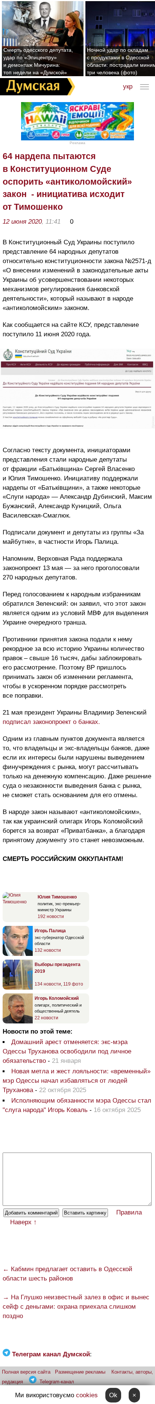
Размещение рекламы (80, 1372)
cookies (87, 1395)
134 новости (48, 984)
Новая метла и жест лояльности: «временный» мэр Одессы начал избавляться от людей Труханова (76, 1081)
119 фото (73, 984)
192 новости (51, 916)
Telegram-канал (57, 1381)
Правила (129, 1212)
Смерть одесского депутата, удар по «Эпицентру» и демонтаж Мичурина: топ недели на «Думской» (38, 61)
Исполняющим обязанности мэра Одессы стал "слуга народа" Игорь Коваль (77, 1105)
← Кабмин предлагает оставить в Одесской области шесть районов (67, 1274)
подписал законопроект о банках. (51, 721)
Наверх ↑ (23, 1222)
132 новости (48, 950)
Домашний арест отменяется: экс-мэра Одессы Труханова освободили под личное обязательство (67, 1051)
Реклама (77, 143)
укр (127, 86)
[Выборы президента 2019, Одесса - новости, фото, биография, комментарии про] (18, 988)
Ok (113, 1395)
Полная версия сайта (26, 1372)
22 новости (46, 1017)
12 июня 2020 (22, 221)
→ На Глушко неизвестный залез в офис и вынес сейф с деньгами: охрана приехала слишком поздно (76, 1307)
